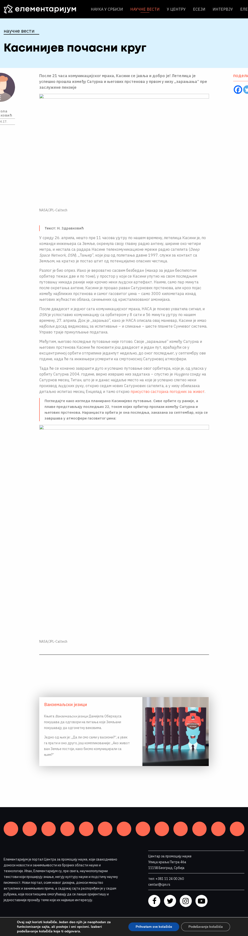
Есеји (199, 9)
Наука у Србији (107, 9)
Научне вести (145, 9)
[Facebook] (238, 89)
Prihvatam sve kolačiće (154, 926)
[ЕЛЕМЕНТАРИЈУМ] (44, 9)
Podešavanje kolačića (205, 926)
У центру (176, 9)
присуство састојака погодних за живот (168, 391)
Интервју (223, 9)
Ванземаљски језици (65, 704)
